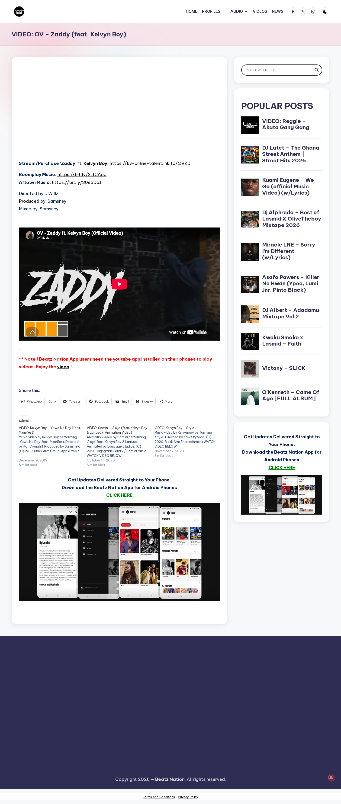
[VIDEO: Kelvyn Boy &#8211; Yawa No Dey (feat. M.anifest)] (53, 446)
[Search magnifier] (316, 70)
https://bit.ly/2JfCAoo (81, 174)
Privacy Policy (188, 797)
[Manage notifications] (331, 777)
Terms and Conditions (159, 797)
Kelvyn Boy (95, 163)
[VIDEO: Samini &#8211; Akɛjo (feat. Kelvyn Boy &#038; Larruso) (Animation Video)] (121, 446)
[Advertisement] (119, 115)
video (63, 366)
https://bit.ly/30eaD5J (76, 182)
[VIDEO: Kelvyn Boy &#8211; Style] (188, 442)
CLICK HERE (119, 495)
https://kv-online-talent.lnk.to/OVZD (149, 163)
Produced (29, 201)
